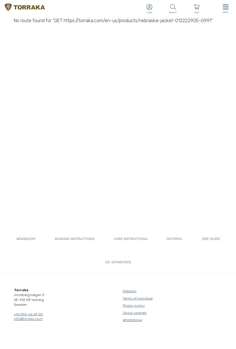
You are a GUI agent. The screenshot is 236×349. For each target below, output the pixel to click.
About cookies (134, 313)
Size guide (211, 239)
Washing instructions (74, 239)
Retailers (129, 291)
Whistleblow (132, 320)
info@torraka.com (28, 319)
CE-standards (118, 262)
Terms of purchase (138, 298)
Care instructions (130, 239)
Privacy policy (134, 306)
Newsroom (25, 239)
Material (175, 239)
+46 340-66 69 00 (28, 314)
